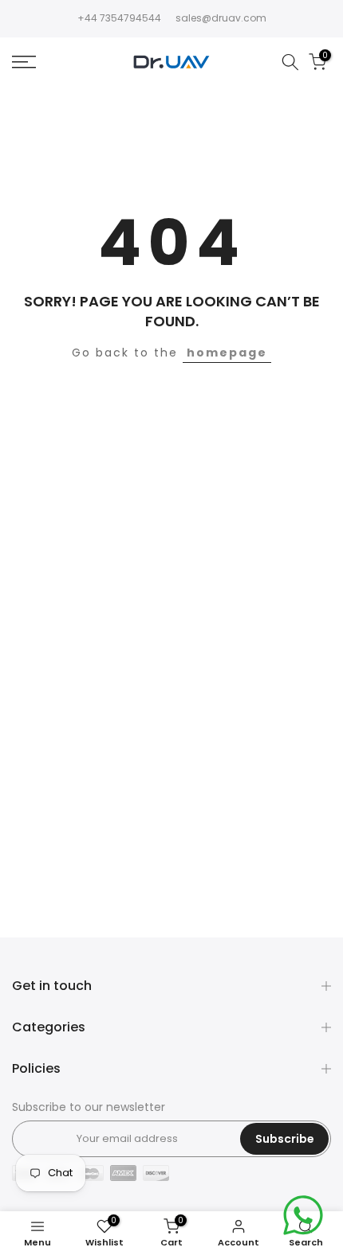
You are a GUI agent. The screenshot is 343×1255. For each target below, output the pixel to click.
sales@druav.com (220, 18)
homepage (227, 353)
